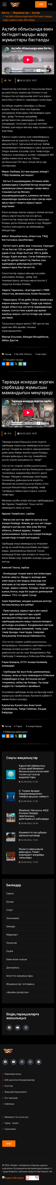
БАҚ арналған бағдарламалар (20, 1080)
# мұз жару (40, 354)
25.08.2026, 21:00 (29, 801)
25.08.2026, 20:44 (29, 823)
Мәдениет (12, 934)
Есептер (9, 1086)
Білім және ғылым (16, 959)
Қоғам (9, 901)
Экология (11, 943)
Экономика (12, 918)
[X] (16, 364)
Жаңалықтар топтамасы (20, 984)
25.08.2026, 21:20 (29, 782)
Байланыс (10, 1104)
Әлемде (10, 926)
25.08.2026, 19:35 (29, 862)
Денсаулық (12, 967)
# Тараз (18, 726)
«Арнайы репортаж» (17, 992)
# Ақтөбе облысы (23, 354)
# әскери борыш (34, 726)
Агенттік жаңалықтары (19, 975)
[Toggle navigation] (4, 4)
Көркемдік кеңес (13, 1074)
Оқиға (9, 951)
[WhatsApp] (20, 364)
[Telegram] (24, 364)
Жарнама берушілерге (16, 1092)
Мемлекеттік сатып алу (16, 1117)
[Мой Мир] (12, 364)
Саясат (10, 893)
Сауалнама (10, 1129)
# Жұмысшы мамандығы (15, 732)
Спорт (9, 910)
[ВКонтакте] (3, 364)
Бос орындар (11, 1098)
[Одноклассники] (8, 364)
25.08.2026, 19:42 (29, 840)
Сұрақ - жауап (12, 1123)
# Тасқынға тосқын (13, 360)
